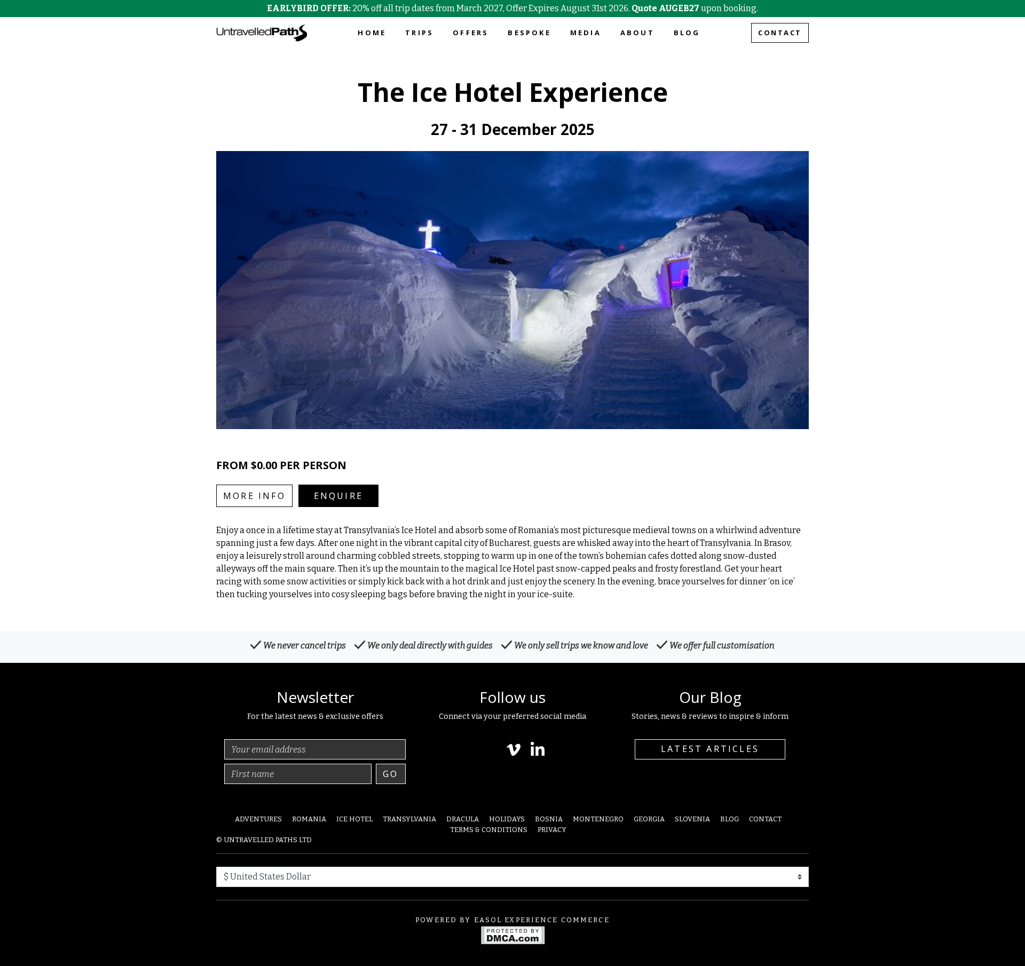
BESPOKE (529, 32)
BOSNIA (549, 819)
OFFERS (470, 32)
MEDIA (585, 32)
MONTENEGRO (598, 819)
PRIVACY (552, 830)
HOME (372, 32)
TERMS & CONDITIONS (488, 830)
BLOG (687, 32)
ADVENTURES (258, 819)
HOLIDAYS (507, 819)
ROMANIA (309, 819)
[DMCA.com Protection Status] (512, 935)
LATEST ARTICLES (710, 749)
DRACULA (462, 819)
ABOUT (637, 32)
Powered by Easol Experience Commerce (512, 920)
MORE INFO (254, 496)
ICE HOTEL (354, 819)
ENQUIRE (338, 496)
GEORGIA (649, 819)
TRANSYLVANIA (409, 819)
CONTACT (780, 32)
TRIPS (419, 32)
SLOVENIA (692, 819)
